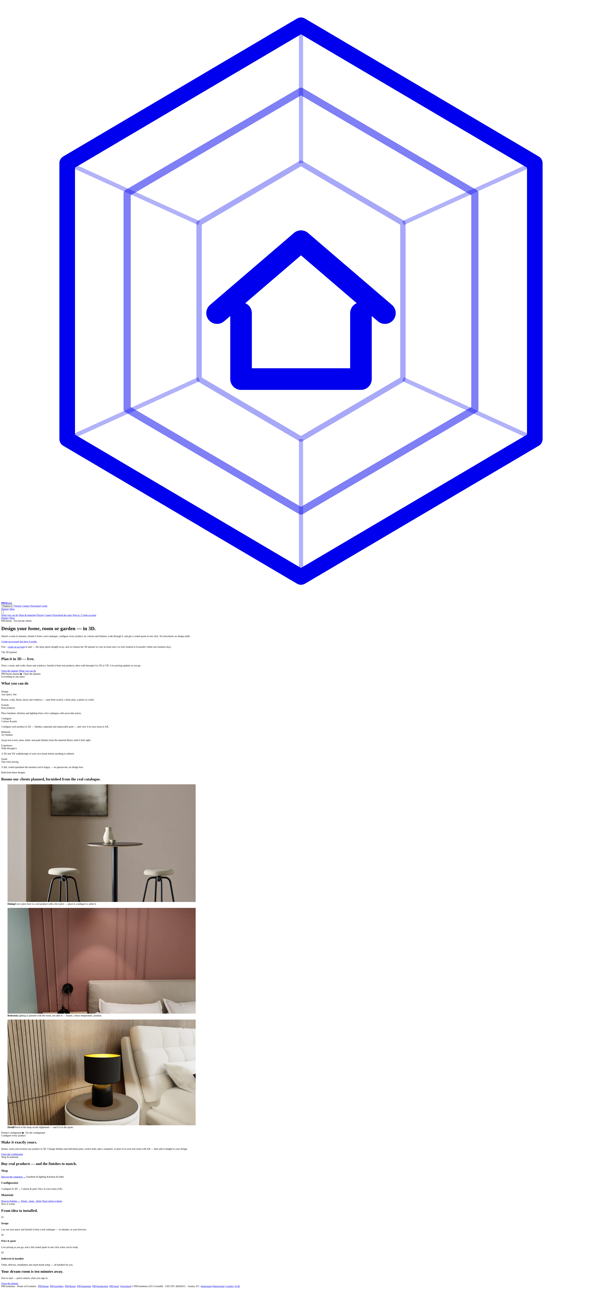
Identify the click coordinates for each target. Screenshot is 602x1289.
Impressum (206, 1286)
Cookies (229, 1286)
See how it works (28, 641)
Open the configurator (12, 1154)
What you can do (9, 615)
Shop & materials (27, 615)
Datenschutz (218, 1286)
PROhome (43, 1286)
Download (35, 606)
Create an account (10, 641)
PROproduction (100, 1286)
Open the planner (9, 671)
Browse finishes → (10, 1201)
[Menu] (2, 612)
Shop (12, 609)
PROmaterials (84, 1286)
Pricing (17, 606)
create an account (16, 647)
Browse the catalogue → (13, 1176)
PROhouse (70, 1286)
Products (7, 606)
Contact (26, 606)
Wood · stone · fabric (31, 1201)
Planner (5, 609)
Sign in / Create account (84, 615)
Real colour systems (52, 1201)
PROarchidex (56, 1286)
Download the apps (62, 615)
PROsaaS (114, 1286)
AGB (237, 1286)
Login (44, 606)
